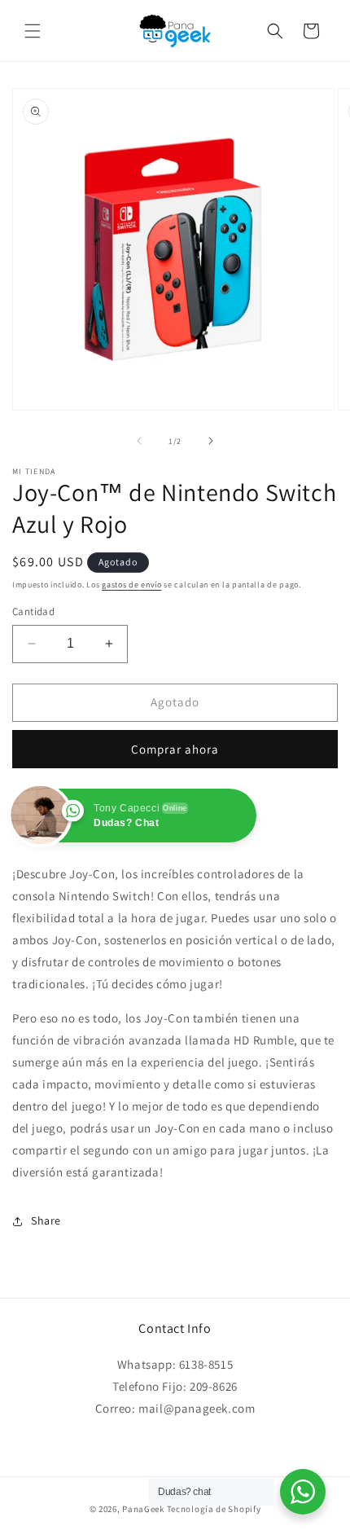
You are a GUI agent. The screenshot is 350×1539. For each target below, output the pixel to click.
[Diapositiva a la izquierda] (139, 441)
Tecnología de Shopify (214, 1509)
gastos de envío (132, 584)
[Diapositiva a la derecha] (211, 441)
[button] (32, 31)
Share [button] (46, 1220)
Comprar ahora (175, 749)
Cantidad (33, 611)
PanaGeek (143, 1509)
